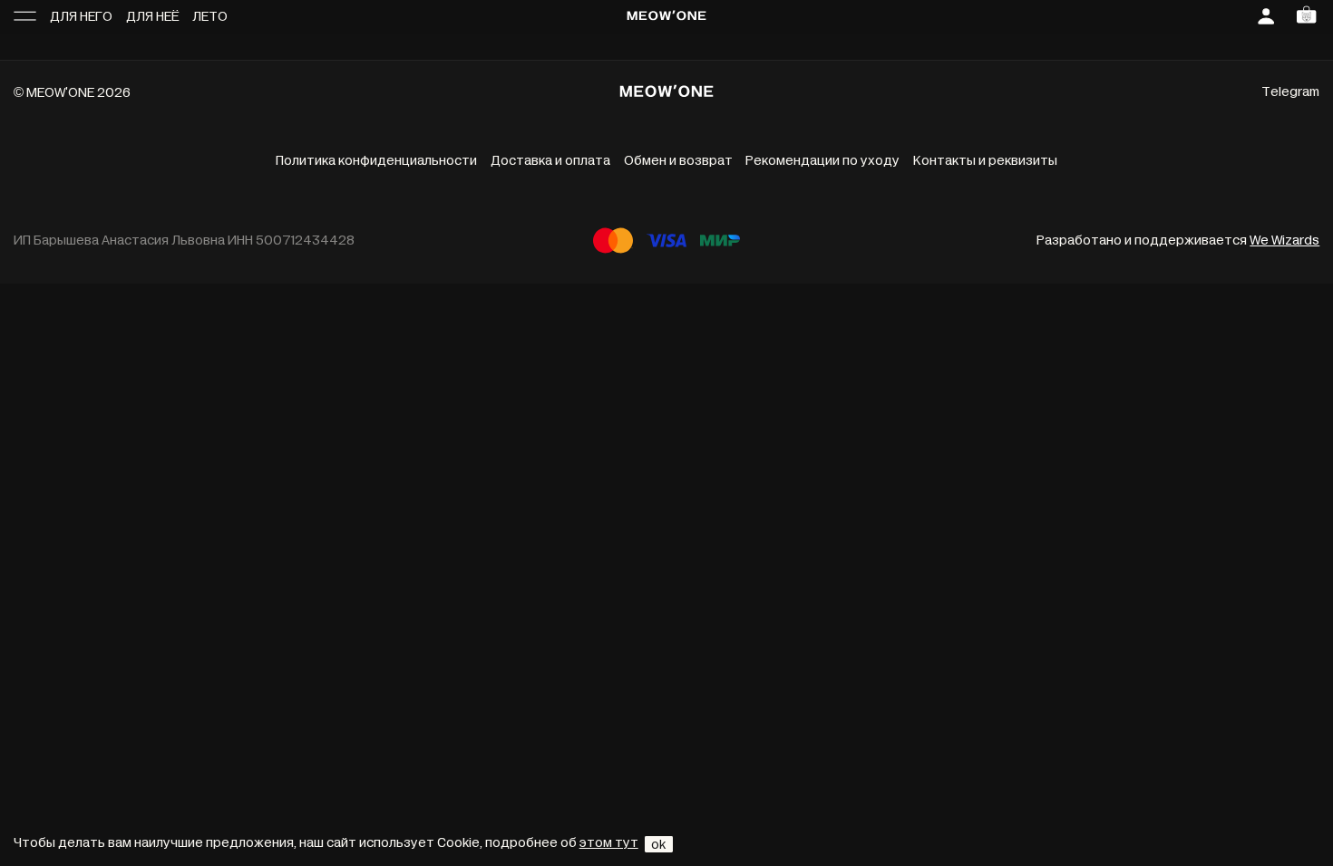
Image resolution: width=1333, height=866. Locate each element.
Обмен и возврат (678, 161)
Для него (81, 17)
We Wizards (1284, 240)
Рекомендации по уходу (822, 161)
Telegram (1290, 92)
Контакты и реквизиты (985, 161)
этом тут (608, 843)
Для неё (153, 17)
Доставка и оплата (550, 161)
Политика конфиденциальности (376, 161)
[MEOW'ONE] (666, 17)
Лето (210, 17)
